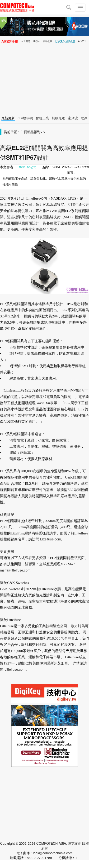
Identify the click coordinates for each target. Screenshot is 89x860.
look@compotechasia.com (53, 852)
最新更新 (8, 117)
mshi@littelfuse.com (15, 569)
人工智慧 (25, 41)
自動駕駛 (47, 41)
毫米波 (73, 117)
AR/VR (81, 41)
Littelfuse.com (50, 538)
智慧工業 (42, 117)
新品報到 (33, 131)
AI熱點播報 (9, 41)
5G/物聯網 (25, 117)
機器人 (36, 41)
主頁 (23, 131)
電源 (83, 117)
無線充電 (58, 117)
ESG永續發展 (65, 41)
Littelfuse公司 (27, 166)
